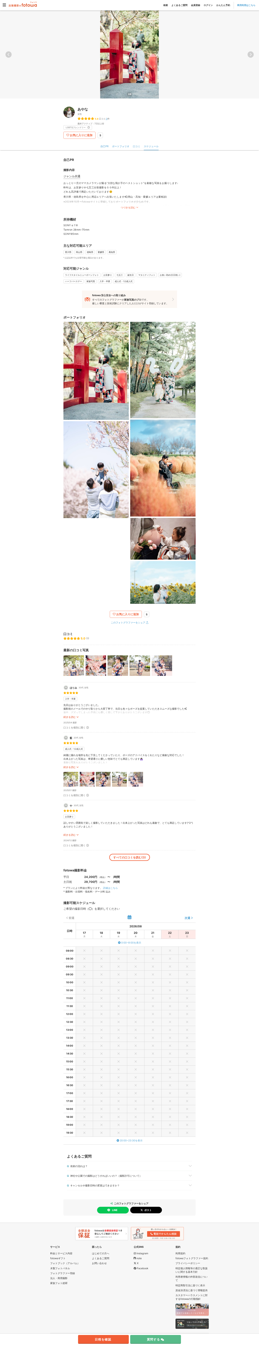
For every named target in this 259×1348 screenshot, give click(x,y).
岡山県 (79, 252)
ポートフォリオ (120, 146)
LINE (115, 1210)
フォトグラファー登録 (62, 1273)
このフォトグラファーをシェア (128, 622)
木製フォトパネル (60, 1268)
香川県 (68, 252)
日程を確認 (103, 1339)
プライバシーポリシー (187, 1263)
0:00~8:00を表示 (131, 942)
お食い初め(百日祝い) (170, 275)
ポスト (148, 1210)
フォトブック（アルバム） (65, 1263)
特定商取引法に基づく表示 (190, 1285)
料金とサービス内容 (61, 1253)
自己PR (104, 146)
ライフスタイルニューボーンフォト (82, 275)
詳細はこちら (110, 887)
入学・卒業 (105, 281)
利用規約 (180, 1253)
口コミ (136, 146)
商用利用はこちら (246, 5)
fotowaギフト (58, 1258)
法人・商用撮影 (58, 1278)
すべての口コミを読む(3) (129, 857)
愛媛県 (101, 252)
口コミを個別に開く (74, 727)
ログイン (208, 5)
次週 (187, 918)
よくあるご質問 (179, 5)
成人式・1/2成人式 (123, 281)
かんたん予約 (223, 5)
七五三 (119, 275)
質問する (153, 1339)
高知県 (112, 252)
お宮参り (107, 275)
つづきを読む (128, 207)
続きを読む (69, 716)
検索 (165, 5)
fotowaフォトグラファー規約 (191, 1258)
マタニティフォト (146, 275)
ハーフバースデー (73, 281)
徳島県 (90, 252)
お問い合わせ (99, 1263)
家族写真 (91, 281)
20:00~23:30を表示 (131, 1140)
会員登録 (195, 5)
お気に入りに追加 (81, 135)
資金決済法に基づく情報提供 (191, 1290)
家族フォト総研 (58, 1283)
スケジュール (151, 146)
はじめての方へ (100, 1253)
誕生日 (130, 275)
